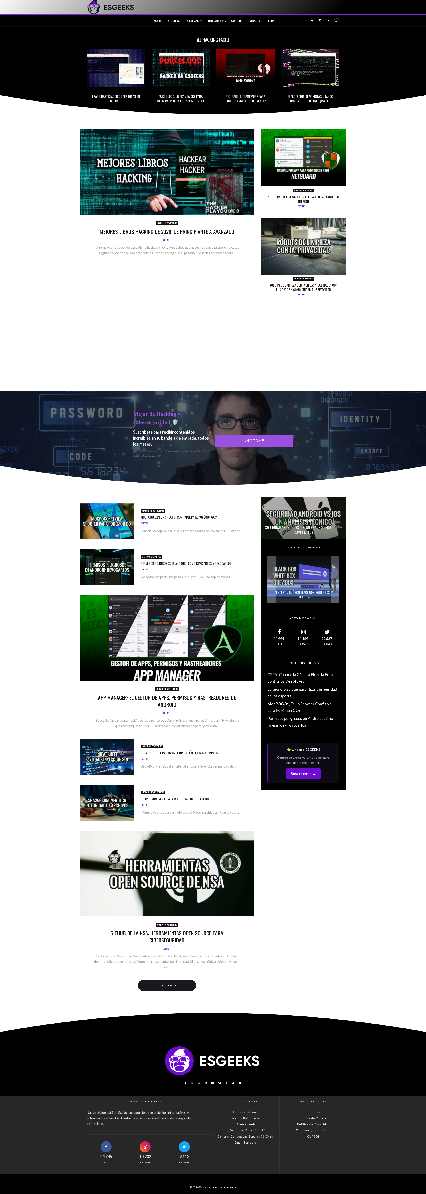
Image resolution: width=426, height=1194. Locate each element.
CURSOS (313, 1136)
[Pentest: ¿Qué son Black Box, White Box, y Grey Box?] (303, 579)
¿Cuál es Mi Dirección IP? (246, 1130)
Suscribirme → (303, 773)
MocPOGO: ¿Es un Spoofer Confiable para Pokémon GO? (179, 517)
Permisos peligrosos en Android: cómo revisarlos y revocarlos (186, 563)
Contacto (254, 20)
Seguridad (174, 20)
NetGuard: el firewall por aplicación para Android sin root (303, 199)
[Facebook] (186, 1083)
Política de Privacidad (313, 1124)
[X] (192, 1083)
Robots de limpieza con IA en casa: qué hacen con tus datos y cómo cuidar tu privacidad (303, 287)
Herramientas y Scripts (153, 510)
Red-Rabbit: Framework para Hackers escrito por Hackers (245, 98)
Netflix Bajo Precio (246, 1118)
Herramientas (217, 20)
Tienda (270, 20)
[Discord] (320, 20)
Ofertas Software (246, 1112)
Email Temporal (246, 1142)
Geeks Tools (246, 1124)
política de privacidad (194, 451)
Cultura (236, 20)
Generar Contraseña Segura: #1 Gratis (246, 1136)
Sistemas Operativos (151, 556)
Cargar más (167, 985)
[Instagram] (199, 1083)
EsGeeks (165, 240)
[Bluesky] (219, 1083)
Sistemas (193, 20)
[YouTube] (212, 1083)
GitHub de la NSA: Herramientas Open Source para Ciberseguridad (166, 936)
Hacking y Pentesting (167, 223)
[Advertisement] (213, 347)
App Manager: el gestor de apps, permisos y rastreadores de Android (167, 701)
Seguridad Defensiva (303, 190)
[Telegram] (312, 20)
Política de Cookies (313, 1118)
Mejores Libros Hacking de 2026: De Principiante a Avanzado (166, 231)
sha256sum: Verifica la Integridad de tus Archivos (177, 799)
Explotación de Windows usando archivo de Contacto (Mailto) (310, 98)
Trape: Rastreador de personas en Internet (116, 98)
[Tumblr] (226, 1083)
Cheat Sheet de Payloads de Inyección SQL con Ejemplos (179, 752)
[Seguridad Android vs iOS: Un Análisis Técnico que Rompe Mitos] (303, 518)
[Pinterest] (205, 1083)
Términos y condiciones (313, 1130)
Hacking (157, 20)
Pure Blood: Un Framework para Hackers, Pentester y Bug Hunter (180, 98)
